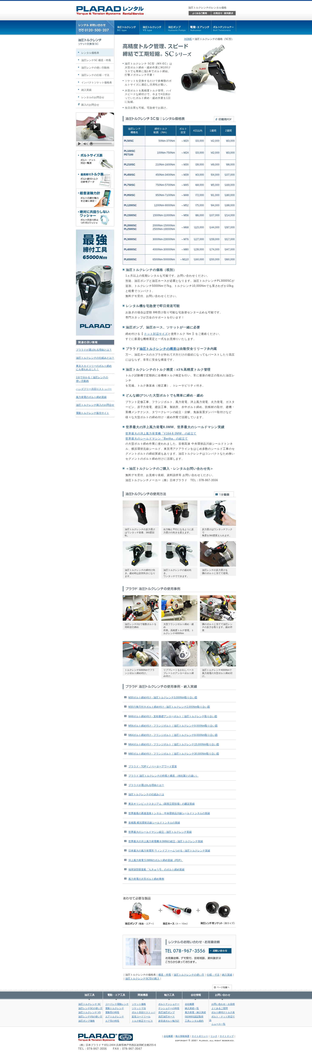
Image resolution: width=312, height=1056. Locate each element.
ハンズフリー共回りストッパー (94, 389)
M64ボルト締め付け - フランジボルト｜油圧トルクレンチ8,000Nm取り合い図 (173, 735)
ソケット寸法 (139, 1008)
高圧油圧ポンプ (166, 1012)
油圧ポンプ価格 (86, 1021)
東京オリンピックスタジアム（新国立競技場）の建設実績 (161, 803)
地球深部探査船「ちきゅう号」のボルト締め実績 (156, 869)
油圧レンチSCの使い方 (90, 1008)
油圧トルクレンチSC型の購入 (142, 978)
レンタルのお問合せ (92, 97)
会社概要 (189, 1004)
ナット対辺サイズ (156, 333)
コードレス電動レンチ (117, 1004)
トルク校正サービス (142, 1021)
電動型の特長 (112, 1012)
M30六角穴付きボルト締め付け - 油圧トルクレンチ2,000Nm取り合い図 (169, 706)
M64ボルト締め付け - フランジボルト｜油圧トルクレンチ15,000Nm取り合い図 (173, 744)
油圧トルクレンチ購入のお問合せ (95, 404)
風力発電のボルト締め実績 (91, 397)
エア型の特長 (112, 1021)
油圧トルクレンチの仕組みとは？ (95, 357)
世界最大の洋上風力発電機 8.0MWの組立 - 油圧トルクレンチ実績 (165, 841)
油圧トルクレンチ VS (89, 1012)
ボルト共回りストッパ (143, 1012)
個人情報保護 (182, 1036)
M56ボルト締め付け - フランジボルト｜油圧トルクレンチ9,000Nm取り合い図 (173, 725)
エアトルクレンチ (114, 1016)
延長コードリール (141, 1016)
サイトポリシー (200, 1036)
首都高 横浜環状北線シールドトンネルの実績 (154, 822)
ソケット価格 (139, 1004)
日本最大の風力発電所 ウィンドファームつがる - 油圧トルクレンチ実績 (169, 850)
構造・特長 (164, 974)
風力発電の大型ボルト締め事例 (146, 878)
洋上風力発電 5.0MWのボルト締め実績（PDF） (155, 860)
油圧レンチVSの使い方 (90, 1016)
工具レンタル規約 (194, 1021)
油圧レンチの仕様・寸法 (95, 75)
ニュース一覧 (218, 1024)
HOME (188, 39)
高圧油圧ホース (166, 1016)
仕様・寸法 (213, 974)
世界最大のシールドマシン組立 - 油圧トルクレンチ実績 (160, 832)
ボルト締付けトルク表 (223, 1012)
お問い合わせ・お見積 (223, 1004)
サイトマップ (227, 1036)
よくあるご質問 (219, 1008)
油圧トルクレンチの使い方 (189, 974)
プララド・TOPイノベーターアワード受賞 (152, 766)
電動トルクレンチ (114, 1008)
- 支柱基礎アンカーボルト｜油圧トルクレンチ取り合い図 (172, 716)
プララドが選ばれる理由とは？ (146, 785)
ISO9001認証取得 (194, 1016)
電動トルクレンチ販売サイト (92, 413)
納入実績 (227, 974)
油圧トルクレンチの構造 (158, 348)
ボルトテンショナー (168, 1004)
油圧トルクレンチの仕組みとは (146, 794)
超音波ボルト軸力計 (168, 1021)
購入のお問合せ (90, 104)
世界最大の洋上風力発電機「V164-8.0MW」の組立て (160, 433)
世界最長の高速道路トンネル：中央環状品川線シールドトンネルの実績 (169, 813)
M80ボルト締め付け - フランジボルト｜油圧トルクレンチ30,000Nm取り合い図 (173, 753)
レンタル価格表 (90, 52)
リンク (213, 1036)
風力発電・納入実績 (195, 1012)
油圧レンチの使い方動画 (95, 67)
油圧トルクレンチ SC (89, 1004)
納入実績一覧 (192, 1008)
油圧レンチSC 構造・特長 (96, 60)
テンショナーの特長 (168, 1008)
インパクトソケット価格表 (96, 82)
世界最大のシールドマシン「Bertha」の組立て (156, 438)
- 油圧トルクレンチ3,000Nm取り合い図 (162, 697)
